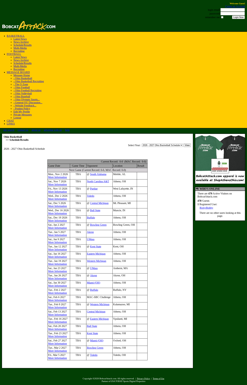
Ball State (95, 210)
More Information (57, 177)
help (67, 130)
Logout (17, 117)
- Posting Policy (21, 108)
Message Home (21, 75)
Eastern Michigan (96, 253)
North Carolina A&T (98, 181)
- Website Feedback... (24, 105)
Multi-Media (20, 48)
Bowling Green (98, 224)
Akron (90, 232)
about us (36, 130)
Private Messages (22, 114)
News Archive (21, 42)
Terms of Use (158, 378)
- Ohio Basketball (22, 78)
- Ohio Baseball (21, 96)
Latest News (20, 39)
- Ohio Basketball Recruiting (28, 81)
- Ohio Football (21, 87)
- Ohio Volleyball (22, 93)
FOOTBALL (14, 54)
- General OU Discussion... (27, 102)
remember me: (212, 17)
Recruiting (19, 51)
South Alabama (98, 174)
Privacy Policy (143, 378)
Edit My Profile (21, 111)
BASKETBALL (16, 35)
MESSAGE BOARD (18, 72)
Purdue (94, 188)
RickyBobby (206, 207)
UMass (90, 239)
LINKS (11, 123)
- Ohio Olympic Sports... (26, 99)
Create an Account (235, 6)
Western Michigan (96, 261)
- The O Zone (20, 84)
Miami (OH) (93, 282)
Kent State (95, 246)
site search (8, 130)
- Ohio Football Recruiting (27, 90)
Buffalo (91, 217)
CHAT (10, 120)
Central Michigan (99, 203)
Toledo (90, 195)
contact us (23, 130)
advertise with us (53, 130)
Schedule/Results (22, 45)
